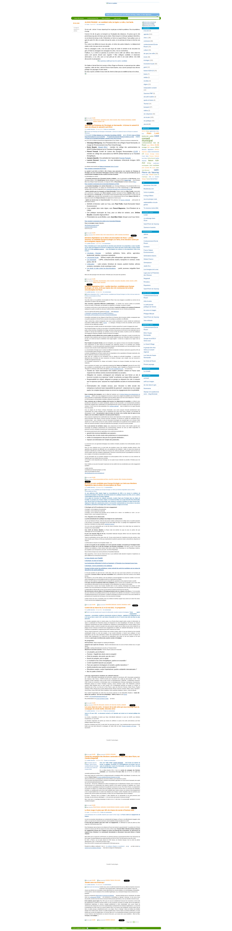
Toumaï (105, 322)
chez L (146, 37)
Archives (124, 928)
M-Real (149, 163)
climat (111, 119)
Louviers (122, 807)
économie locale (149, 64)
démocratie (101, 704)
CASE (146, 215)
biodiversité (145, 136)
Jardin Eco (147, 266)
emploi (127, 280)
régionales (113, 754)
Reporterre (147, 285)
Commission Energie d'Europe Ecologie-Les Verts (121, 136)
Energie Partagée (125, 158)
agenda (146, 34)
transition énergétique (123, 234)
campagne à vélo (105, 119)
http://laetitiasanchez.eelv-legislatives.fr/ (94, 473)
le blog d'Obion (148, 195)
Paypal (125, 694)
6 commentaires (107, 884)
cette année (117, 18)
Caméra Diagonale (118, 762)
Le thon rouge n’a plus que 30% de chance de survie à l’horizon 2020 (109, 810)
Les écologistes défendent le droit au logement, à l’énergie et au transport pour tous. (111, 563)
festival (157, 154)
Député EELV (102, 147)
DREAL (152, 145)
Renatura (147, 282)
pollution (100, 121)
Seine (98, 282)
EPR (143, 153)
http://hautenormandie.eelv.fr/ (92, 225)
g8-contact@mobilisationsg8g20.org (98, 696)
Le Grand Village (149, 344)
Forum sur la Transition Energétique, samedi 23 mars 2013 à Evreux (103, 138)
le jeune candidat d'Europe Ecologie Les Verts (108, 777)
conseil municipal (147, 139)
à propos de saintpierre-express (112, 928)
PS (150, 167)
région (146, 84)
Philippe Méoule (149, 313)
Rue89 (107, 311)
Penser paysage (149, 364)
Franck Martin (145, 156)
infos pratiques (106, 18)
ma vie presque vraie (150, 199)
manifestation (156, 163)
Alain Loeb (153, 133)
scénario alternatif (114, 406)
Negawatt (147, 278)
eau (94, 234)
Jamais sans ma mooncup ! (95, 882)
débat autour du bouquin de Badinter (105, 895)
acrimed (146, 378)
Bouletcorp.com (149, 189)
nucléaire (156, 165)
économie (117, 280)
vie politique (147, 121)
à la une (146, 31)
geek (145, 67)
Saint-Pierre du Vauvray (151, 224)
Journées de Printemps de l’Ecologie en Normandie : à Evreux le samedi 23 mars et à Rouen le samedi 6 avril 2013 (112, 126)
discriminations (102, 280)
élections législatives (126, 119)
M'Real (95, 282)
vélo (103, 121)
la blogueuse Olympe (95, 897)
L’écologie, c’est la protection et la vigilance (98, 565)
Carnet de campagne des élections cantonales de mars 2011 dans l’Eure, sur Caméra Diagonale (112, 757)
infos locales (148, 301)
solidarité (123, 704)
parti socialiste (145, 167)
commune (147, 41)
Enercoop (103, 160)
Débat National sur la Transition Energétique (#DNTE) (107, 135)
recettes (146, 81)
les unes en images (150, 310)
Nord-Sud (113, 704)
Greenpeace (148, 262)
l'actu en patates (149, 192)
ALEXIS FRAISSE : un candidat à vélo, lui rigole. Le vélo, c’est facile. (109, 22)
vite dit (146, 124)
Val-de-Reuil (153, 179)
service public (145, 174)
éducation (122, 280)
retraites (154, 167)
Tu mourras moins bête (151, 208)
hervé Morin (144, 158)
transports (103, 282)
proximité (127, 807)
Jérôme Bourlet (151, 158)
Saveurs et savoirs (150, 227)
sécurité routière (149, 97)
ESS (105, 234)
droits (108, 280)
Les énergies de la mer (151, 269)
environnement (155, 151)
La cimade (147, 371)
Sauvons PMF (148, 93)
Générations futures (150, 256)
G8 (110, 704)
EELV (119, 119)
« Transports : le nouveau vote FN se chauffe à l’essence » (99, 313)
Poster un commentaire (109, 129)
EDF (148, 147)
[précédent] (106, 9)
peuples (119, 704)
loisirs (145, 74)
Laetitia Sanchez (91, 129)
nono (88, 24)
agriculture (95, 280)
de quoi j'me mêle (149, 53)
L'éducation (90, 264)
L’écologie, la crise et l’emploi (94, 560)
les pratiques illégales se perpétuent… (116, 846)
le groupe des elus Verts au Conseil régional (150, 350)
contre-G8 (95, 704)
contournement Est (92, 18)
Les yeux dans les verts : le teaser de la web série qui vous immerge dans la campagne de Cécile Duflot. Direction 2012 (112, 708)
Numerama (147, 388)
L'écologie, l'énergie (94, 253)
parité (129, 604)
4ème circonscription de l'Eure (100, 479)
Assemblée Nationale (111, 604)
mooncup (112, 919)
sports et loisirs (148, 100)
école (145, 57)
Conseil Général (111, 807)
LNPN (116, 234)
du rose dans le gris (150, 385)
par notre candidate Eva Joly (116, 368)
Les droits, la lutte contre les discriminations (101, 268)
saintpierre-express (99, 249)
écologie (115, 119)
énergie (132, 280)
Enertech (146, 246)
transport (146, 107)
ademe (146, 234)
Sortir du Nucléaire (154, 176)
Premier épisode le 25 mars (129, 726)
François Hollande (154, 156)
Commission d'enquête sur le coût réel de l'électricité (119, 189)
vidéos (146, 110)
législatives (124, 604)
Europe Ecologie (149, 154)
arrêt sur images (149, 381)
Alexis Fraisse (96, 119)
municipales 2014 (147, 165)
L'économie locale (93, 257)
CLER (136, 151)
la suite (93, 117)
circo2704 (111, 479)
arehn (145, 237)
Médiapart (116, 311)
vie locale (147, 117)
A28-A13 (144, 131)
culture (146, 50)
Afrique (147, 131)
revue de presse (79, 18)
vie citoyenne (148, 114)
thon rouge (117, 880)
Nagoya (112, 880)
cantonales (103, 807)
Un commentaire (101, 24)
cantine (151, 136)
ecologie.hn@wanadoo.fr (91, 227)
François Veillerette (125, 200)
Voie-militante (148, 320)
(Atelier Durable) (109, 166)
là (128, 846)
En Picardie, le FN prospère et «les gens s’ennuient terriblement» (101, 314)
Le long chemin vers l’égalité (94, 558)
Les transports (91, 259)
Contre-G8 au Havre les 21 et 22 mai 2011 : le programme (105, 608)
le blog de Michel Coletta (102, 698)
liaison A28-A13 (110, 234)
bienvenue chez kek (150, 185)
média (146, 77)
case (156, 136)
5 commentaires (108, 487)
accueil (99, 928)
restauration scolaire (150, 88)
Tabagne (144, 179)
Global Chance (148, 259)
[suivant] (158, 9)
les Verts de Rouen (150, 361)
